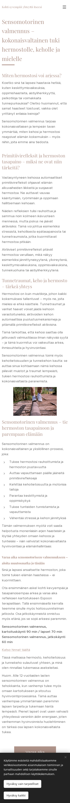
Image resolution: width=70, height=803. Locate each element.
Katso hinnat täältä (16, 650)
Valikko (64, 7)
